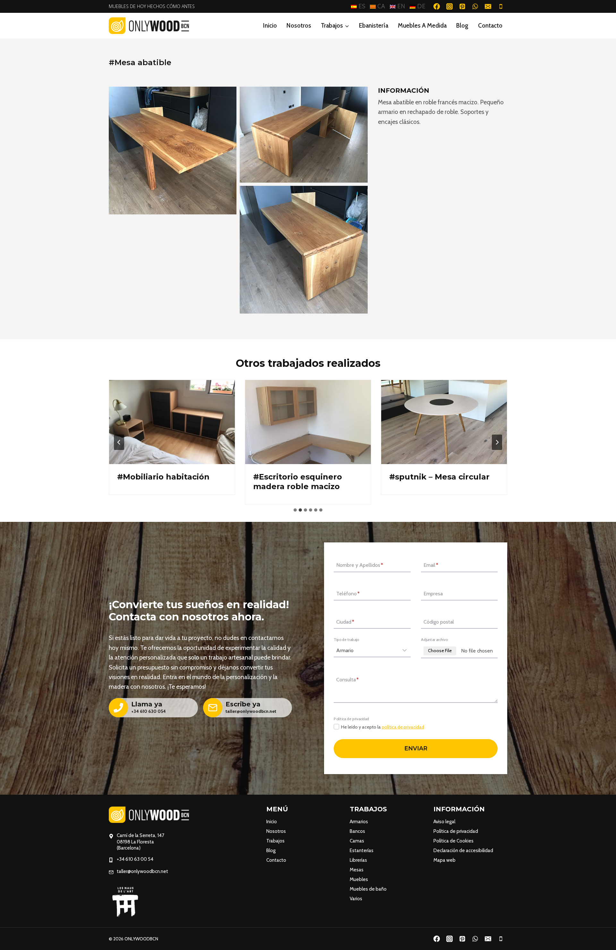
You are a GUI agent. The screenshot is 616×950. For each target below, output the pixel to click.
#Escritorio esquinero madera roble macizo (297, 481)
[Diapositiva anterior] (119, 442)
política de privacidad (403, 727)
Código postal (439, 622)
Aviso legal (444, 822)
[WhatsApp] (475, 6)
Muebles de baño (368, 889)
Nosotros (299, 25)
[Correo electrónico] (488, 6)
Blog (462, 25)
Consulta (347, 680)
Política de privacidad (455, 831)
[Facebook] (436, 6)
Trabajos (275, 841)
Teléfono (348, 594)
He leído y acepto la (382, 727)
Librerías (358, 860)
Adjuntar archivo (434, 639)
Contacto (490, 25)
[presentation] (172, 422)
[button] (172, 150)
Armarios (359, 822)
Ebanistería (373, 25)
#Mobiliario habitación (163, 476)
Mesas (357, 870)
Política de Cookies (453, 841)
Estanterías (361, 850)
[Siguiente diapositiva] (497, 442)
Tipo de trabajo (346, 639)
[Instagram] (449, 6)
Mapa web (444, 860)
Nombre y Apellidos (359, 565)
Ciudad (345, 622)
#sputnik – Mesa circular (439, 476)
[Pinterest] (462, 6)
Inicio (270, 25)
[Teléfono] (500, 6)
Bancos (357, 831)
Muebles (359, 879)
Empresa (433, 594)
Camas (357, 841)
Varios (356, 899)
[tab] (295, 510)
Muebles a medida (422, 25)
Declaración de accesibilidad (463, 850)
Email (431, 565)
